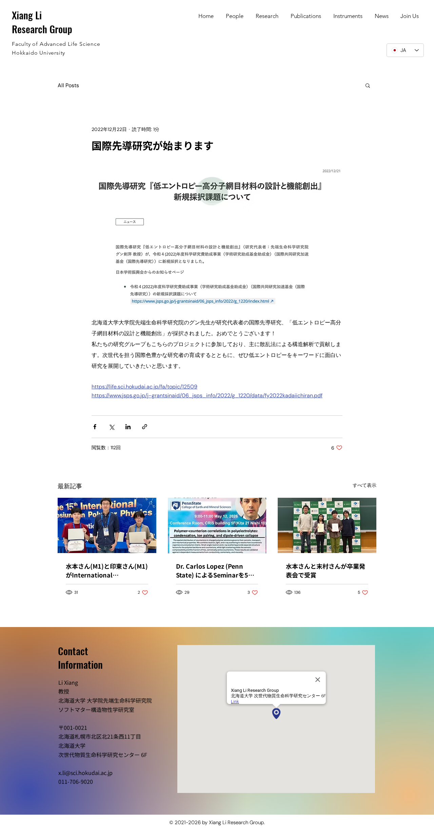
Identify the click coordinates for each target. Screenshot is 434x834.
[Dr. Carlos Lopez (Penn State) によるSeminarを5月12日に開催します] (217, 525)
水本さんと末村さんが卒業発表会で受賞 (325, 570)
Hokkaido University (38, 53)
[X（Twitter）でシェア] (111, 426)
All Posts (68, 85)
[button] (367, 85)
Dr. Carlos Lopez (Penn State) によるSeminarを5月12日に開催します (215, 570)
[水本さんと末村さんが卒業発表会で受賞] (327, 525)
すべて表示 (364, 485)
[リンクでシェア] (144, 426)
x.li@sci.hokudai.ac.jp (85, 773)
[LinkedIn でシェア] (128, 426)
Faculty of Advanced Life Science (56, 44)
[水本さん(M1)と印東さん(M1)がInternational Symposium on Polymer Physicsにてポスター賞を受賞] (107, 525)
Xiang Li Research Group (42, 21)
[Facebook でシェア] (95, 426)
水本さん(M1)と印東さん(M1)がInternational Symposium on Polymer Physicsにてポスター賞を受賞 (107, 570)
